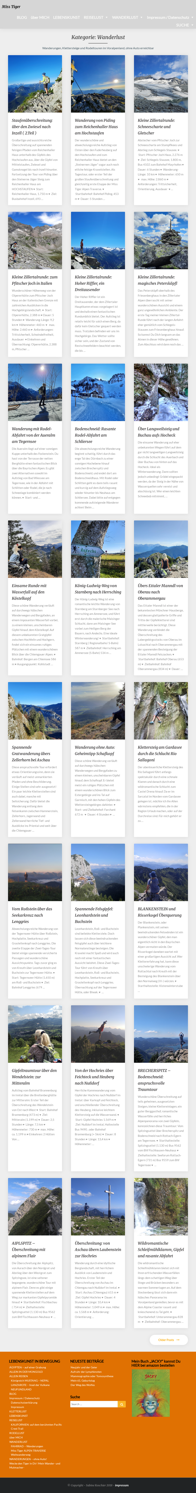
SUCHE (182, 25)
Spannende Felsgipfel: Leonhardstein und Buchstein (94, 915)
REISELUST (93, 17)
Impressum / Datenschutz (168, 17)
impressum (122, 1485)
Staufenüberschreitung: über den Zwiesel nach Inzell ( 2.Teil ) (32, 126)
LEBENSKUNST (66, 17)
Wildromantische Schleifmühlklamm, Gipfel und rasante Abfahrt (161, 1249)
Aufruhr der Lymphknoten (86, 1371)
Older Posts (166, 1340)
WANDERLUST (125, 17)
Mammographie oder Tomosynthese (92, 1376)
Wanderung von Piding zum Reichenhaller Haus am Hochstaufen (96, 126)
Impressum (17, 1407)
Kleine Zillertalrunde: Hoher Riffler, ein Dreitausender (93, 283)
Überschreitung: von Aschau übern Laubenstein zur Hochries (98, 1249)
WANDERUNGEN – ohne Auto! (28, 1459)
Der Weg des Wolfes (83, 1385)
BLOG (22, 17)
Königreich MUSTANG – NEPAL (30, 1380)
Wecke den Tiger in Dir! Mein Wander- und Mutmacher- (34, 1465)
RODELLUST (16, 1433)
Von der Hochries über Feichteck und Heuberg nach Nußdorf (94, 1077)
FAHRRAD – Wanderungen (27, 1446)
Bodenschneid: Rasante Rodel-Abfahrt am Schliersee (95, 435)
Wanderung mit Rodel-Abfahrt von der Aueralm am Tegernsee (33, 435)
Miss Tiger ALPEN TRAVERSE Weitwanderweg (28, 1452)
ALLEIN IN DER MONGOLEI (26, 1371)
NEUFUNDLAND (21, 1389)
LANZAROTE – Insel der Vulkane (30, 1385)
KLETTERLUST (18, 1411)
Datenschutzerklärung (24, 1402)
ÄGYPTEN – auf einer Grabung (27, 1367)
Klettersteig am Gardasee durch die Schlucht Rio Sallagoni (160, 753)
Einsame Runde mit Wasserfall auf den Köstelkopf (29, 592)
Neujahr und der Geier (84, 1367)
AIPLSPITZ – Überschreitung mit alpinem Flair (28, 1249)
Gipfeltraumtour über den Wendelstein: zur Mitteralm (34, 1077)
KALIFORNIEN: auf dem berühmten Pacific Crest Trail (36, 1426)
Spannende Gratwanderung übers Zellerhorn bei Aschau (31, 753)
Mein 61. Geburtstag (83, 1380)
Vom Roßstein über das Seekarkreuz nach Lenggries (32, 915)
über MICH (40, 17)
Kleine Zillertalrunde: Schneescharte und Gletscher (156, 126)
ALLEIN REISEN (18, 1376)
